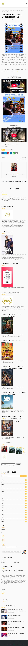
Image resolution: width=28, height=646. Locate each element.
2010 (14, 517)
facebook (3, 561)
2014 (14, 507)
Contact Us (19, 641)
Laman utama (4, 10)
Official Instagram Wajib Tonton (6, 571)
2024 (14, 484)
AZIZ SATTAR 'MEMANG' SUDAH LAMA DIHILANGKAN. (16, 622)
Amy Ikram (4, 19)
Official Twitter (17, 572)
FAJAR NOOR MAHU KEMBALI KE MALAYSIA (15, 616)
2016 (14, 503)
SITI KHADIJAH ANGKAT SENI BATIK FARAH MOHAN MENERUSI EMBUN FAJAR (17, 610)
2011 (14, 514)
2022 (14, 489)
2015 (14, 505)
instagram (16, 562)
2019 (14, 496)
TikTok (15, 561)
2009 (14, 519)
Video (2, 592)
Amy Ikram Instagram (19, 570)
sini (18, 71)
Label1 (2, 538)
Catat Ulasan (4, 194)
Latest (2, 593)
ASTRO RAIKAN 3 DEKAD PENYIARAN (16, 633)
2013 (14, 510)
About (2, 544)
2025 (14, 482)
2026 (14, 480)
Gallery (2, 590)
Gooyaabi (22, 644)
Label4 (3, 541)
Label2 (3, 539)
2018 (14, 498)
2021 (14, 491)
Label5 (2, 543)
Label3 (2, 540)
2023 (14, 487)
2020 (14, 494)
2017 (14, 500)
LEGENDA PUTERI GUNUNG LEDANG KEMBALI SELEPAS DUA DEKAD (16, 628)
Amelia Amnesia (11, 10)
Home (2, 535)
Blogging (12, 644)
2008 (14, 521)
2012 (14, 512)
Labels (2, 536)
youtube (3, 562)
